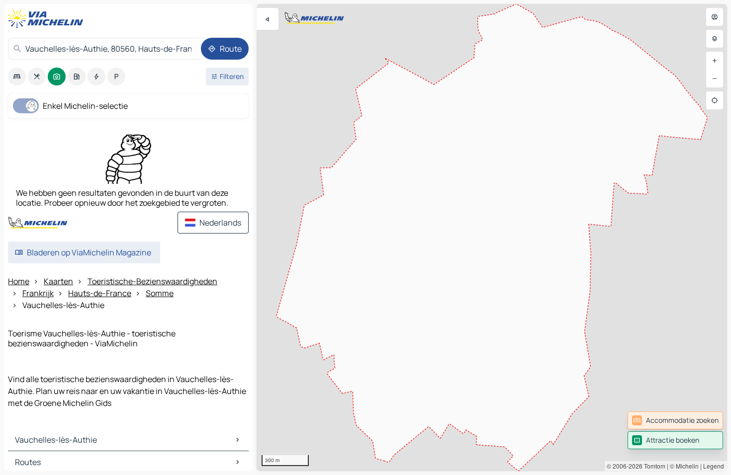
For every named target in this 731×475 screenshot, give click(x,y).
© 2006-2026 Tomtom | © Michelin (653, 466)
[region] (492, 237)
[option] (17, 76)
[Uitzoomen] (714, 78)
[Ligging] (714, 100)
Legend (713, 466)
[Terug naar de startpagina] (48, 19)
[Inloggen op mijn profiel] (714, 17)
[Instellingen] (714, 39)
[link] (675, 420)
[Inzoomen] (714, 61)
